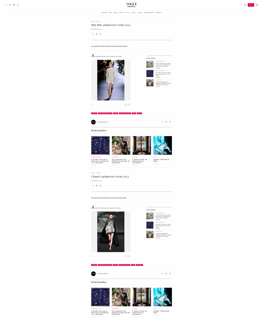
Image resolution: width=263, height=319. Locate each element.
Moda (110, 12)
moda (115, 113)
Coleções (97, 21)
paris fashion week (125, 113)
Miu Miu (94, 113)
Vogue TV (133, 12)
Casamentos (158, 12)
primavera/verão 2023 (105, 113)
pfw (134, 113)
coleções (139, 265)
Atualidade (104, 12)
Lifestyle (121, 12)
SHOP (251, 4)
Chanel (94, 265)
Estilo (127, 12)
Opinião (140, 12)
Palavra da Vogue (160, 61)
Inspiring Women (148, 12)
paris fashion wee (124, 265)
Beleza (116, 12)
